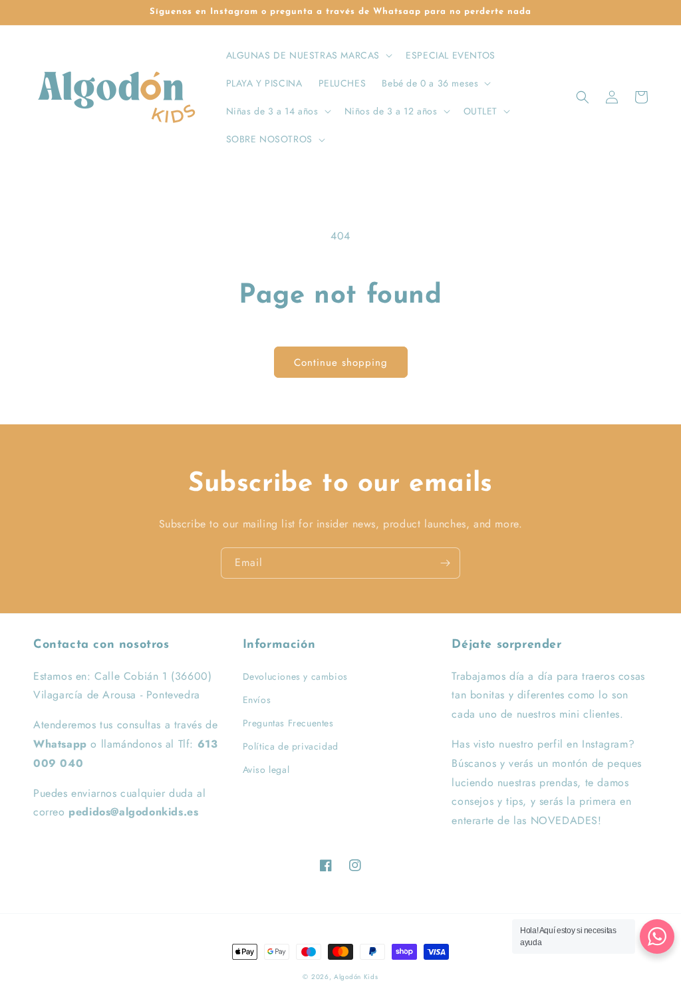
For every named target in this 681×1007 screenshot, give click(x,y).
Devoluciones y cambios (295, 676)
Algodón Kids (356, 977)
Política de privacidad (291, 746)
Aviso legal (266, 769)
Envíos (257, 699)
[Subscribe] (445, 563)
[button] (308, 55)
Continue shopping (341, 362)
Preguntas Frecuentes (288, 723)
